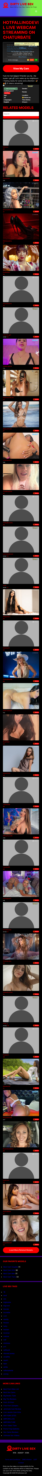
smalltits (6, 1357)
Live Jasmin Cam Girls (12, 1412)
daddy (6, 1319)
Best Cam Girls (9, 1270)
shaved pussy (9, 1353)
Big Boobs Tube (9, 1396)
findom (6, 1323)
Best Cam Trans (9, 1277)
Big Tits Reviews (9, 1399)
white (5, 1367)
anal (5, 1295)
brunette (6, 1312)
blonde (6, 1309)
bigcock (6, 1306)
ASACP (21, 1453)
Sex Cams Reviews (10, 1432)
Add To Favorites (10, 88)
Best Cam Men (9, 1274)
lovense (6, 1333)
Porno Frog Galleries (11, 1429)
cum (5, 1316)
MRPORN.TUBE (9, 1422)
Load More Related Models (21, 1250)
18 (4, 1292)
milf (4, 1340)
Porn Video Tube (10, 1426)
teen (5, 1364)
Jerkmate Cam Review (12, 1409)
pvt (4, 1347)
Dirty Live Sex (21, 4)
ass (4, 1299)
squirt (5, 1360)
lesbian (6, 1329)
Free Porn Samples (10, 1406)
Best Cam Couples (10, 1267)
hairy (5, 1326)
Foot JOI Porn (8, 1402)
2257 (35, 1459)
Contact (21, 1463)
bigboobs (7, 1302)
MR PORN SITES (9, 1416)
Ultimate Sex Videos (11, 1435)
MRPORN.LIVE (9, 1419)
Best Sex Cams (9, 1392)
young (5, 1374)
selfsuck (6, 1350)
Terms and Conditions (12, 1459)
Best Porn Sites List (11, 1389)
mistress (6, 1343)
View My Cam (21, 68)
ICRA (27, 1453)
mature (6, 1336)
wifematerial (8, 1370)
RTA (14, 1453)
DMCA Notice (27, 1459)
